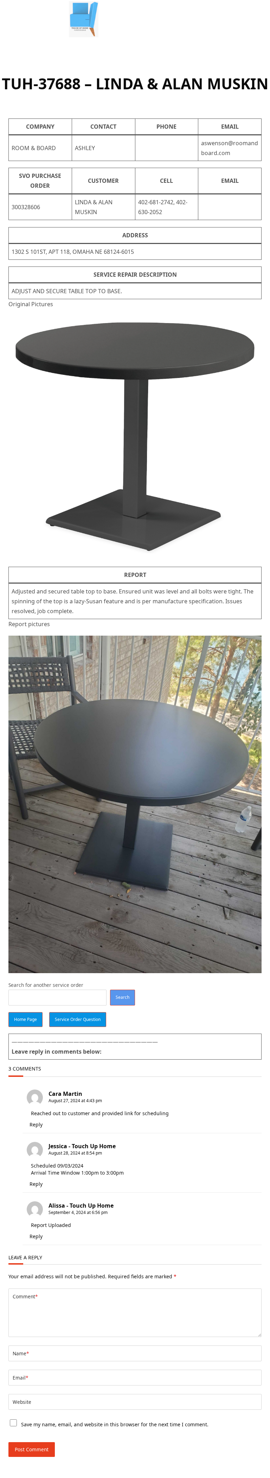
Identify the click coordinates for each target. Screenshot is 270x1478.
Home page (25, 1019)
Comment (25, 1296)
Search (122, 997)
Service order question (78, 1019)
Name (21, 1353)
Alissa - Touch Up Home (81, 1205)
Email (20, 1377)
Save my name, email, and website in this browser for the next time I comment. (114, 1424)
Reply (36, 1124)
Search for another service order (45, 985)
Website (22, 1402)
